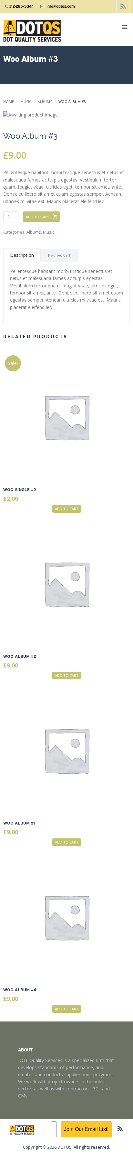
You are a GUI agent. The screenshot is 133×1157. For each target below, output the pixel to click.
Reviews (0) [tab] (60, 255)
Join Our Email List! (86, 1129)
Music (25, 101)
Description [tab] (22, 255)
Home (8, 101)
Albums (45, 101)
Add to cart (38, 217)
